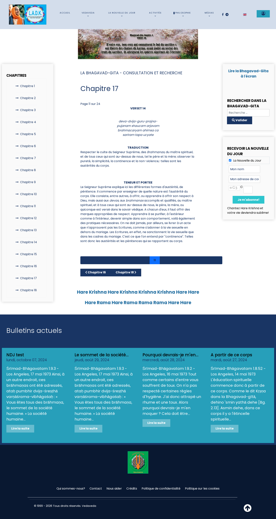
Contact (96, 488)
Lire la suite (20, 428)
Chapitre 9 (28, 182)
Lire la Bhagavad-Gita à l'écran (248, 73)
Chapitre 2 (28, 98)
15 (197, 260)
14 (186, 260)
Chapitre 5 (28, 134)
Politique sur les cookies (202, 488)
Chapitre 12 (28, 218)
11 (155, 260)
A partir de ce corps (231, 355)
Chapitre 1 (27, 86)
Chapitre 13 (28, 230)
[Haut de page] (247, 510)
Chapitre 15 (28, 254)
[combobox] (248, 113)
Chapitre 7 (28, 158)
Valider (241, 120)
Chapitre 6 (28, 146)
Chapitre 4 (28, 122)
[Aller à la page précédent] (95, 260)
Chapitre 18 (28, 290)
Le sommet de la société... (102, 355)
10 (144, 260)
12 (165, 260)
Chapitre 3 (28, 110)
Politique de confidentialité (161, 488)
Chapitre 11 (28, 206)
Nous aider (114, 488)
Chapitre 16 (28, 266)
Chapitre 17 (28, 278)
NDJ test (15, 355)
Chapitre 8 (28, 170)
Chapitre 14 (28, 242)
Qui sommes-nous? (71, 488)
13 (175, 260)
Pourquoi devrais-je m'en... (170, 355)
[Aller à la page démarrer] (85, 260)
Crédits (131, 488)
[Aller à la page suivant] (207, 260)
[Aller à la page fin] (217, 260)
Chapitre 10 (28, 194)
